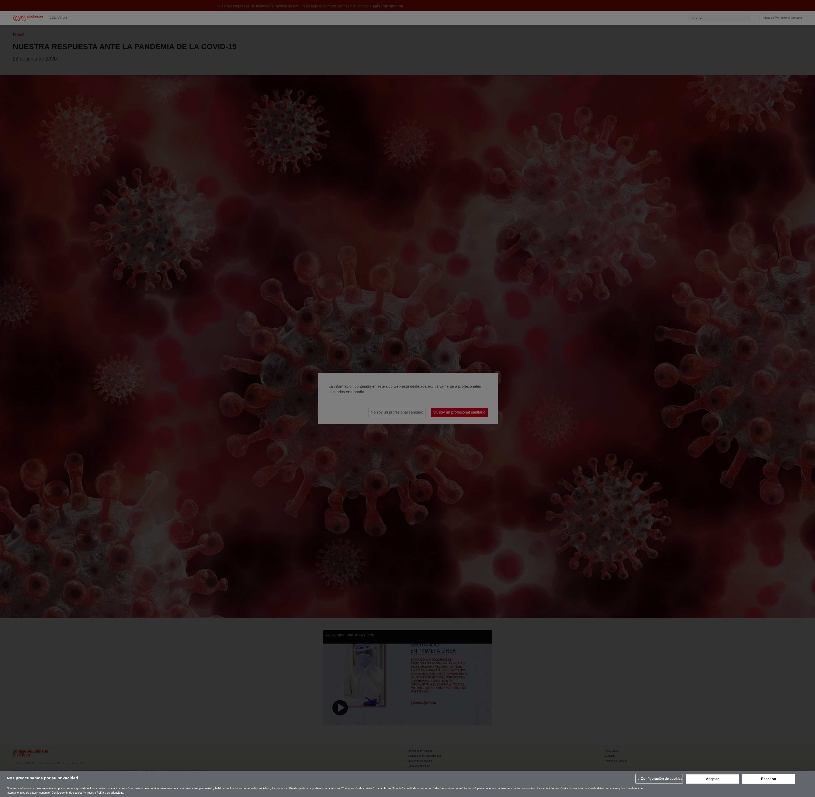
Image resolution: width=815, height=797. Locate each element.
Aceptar (712, 779)
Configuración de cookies (661, 778)
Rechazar (768, 779)
